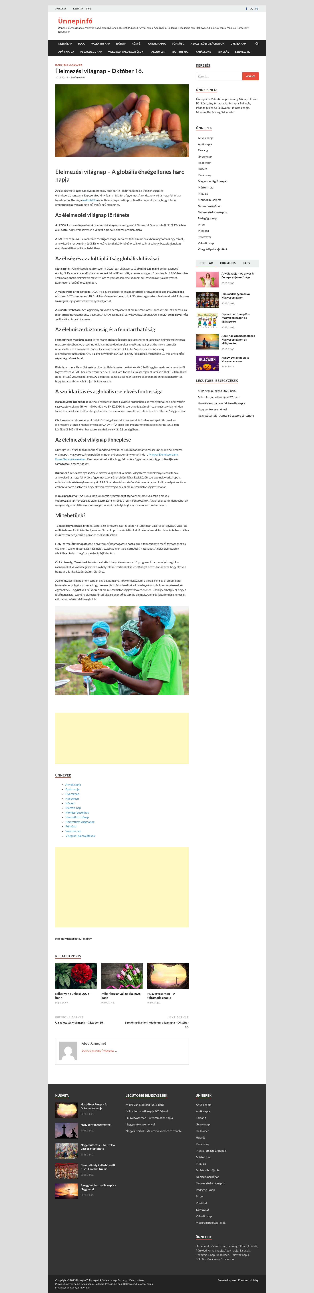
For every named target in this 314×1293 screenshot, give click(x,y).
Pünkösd (178, 43)
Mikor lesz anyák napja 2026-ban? (219, 397)
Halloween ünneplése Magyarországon (235, 359)
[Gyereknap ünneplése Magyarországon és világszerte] (207, 314)
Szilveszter (243, 51)
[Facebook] (246, 8)
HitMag (254, 1280)
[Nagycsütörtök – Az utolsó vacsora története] (66, 1145)
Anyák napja (157, 43)
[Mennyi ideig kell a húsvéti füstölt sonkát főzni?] (66, 1165)
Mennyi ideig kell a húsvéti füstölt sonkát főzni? (98, 1167)
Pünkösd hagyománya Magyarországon (236, 295)
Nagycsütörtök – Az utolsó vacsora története (226, 415)
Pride (201, 224)
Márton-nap (180, 51)
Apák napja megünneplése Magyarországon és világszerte (238, 339)
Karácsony (203, 51)
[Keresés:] (227, 76)
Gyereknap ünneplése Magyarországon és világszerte (236, 317)
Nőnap (121, 43)
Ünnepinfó (75, 21)
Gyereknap (238, 43)
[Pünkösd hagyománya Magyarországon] (207, 294)
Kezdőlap (78, 8)
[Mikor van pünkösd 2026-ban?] (76, 977)
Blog (88, 8)
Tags (246, 263)
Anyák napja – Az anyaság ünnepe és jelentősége (238, 275)
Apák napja (66, 51)
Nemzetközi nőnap (77, 817)
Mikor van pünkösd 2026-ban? (217, 390)
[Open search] (257, 44)
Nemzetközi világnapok (207, 43)
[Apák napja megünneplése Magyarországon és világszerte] (207, 336)
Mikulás (223, 51)
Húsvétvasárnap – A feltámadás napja (161, 996)
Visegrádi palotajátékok (125, 51)
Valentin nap (100, 43)
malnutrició (89, 200)
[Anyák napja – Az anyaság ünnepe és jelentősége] (207, 273)
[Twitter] (251, 8)
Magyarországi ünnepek (213, 181)
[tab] (206, 263)
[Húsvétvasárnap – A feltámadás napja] (168, 977)
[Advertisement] (122, 738)
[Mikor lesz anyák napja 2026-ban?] (122, 977)
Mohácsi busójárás (77, 812)
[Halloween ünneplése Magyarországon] (207, 358)
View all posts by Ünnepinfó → (99, 1050)
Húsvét (137, 43)
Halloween (157, 51)
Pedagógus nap (91, 51)
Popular (206, 263)
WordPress (238, 1280)
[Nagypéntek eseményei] (66, 1125)
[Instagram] (256, 8)
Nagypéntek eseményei (212, 409)
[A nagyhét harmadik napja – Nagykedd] (66, 1185)
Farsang (203, 150)
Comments (228, 263)
